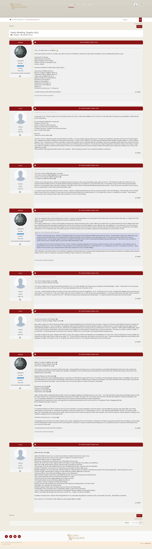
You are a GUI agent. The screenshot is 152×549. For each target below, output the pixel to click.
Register (90, 4)
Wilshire (20, 42)
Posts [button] (77, 4)
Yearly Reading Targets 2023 (33, 19)
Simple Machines (18, 542)
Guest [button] (139, 4)
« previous (136, 23)
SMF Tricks (148, 543)
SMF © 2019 (10, 542)
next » (141, 23)
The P (20, 108)
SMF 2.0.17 (4, 542)
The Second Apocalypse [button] (18, 19)
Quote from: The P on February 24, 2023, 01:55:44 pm (47, 232)
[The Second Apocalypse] (19, 4)
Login (83, 4)
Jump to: (127, 522)
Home (71, 4)
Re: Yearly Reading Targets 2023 (89, 108)
